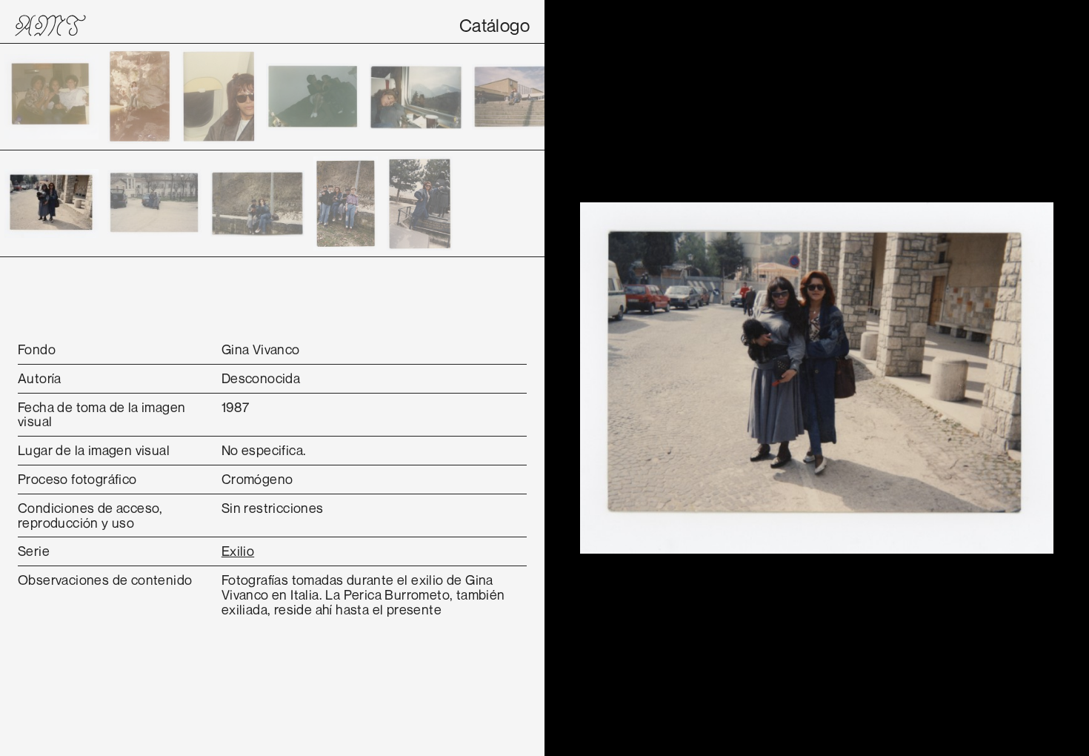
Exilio (238, 551)
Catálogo (494, 25)
